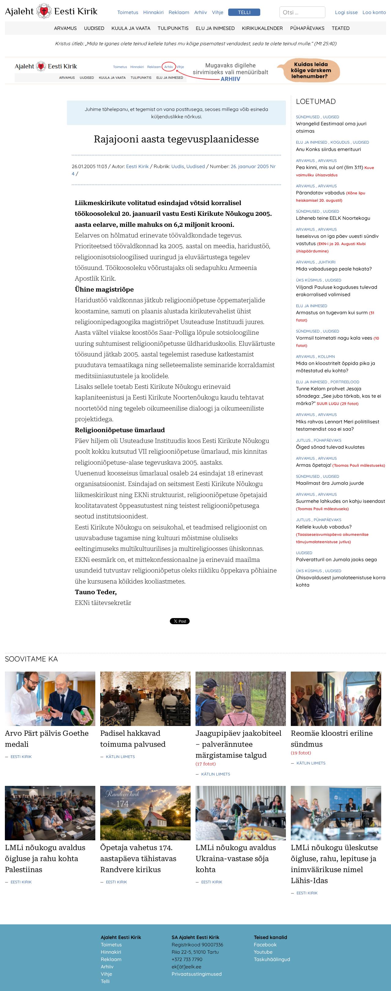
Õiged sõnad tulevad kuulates (330, 447)
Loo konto (374, 12)
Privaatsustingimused (197, 974)
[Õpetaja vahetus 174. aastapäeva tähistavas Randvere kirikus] (145, 838)
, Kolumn (325, 356)
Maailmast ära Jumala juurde (330, 483)
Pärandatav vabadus (321, 193)
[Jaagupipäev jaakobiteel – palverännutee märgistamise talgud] (241, 724)
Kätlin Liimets (120, 756)
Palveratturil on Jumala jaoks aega (336, 559)
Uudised (94, 28)
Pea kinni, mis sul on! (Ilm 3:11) (330, 167)
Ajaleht (19, 11)
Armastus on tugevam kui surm (332, 312)
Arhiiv (200, 12)
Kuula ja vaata (130, 28)
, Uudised (330, 116)
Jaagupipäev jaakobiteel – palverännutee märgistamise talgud (238, 744)
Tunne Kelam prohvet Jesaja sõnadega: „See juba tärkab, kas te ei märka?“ (338, 395)
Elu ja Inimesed (215, 28)
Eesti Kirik (76, 11)
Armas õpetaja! (314, 465)
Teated (340, 28)
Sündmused (308, 116)
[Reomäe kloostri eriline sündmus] (336, 724)
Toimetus (127, 12)
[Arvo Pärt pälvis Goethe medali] (50, 724)
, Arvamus (326, 160)
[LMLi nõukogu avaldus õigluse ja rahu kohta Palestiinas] (50, 838)
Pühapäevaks (307, 28)
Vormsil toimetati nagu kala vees (335, 338)
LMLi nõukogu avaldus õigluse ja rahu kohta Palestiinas (45, 858)
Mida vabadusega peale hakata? (334, 269)
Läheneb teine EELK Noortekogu (333, 218)
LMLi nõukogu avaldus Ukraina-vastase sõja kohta (236, 858)
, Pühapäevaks (326, 440)
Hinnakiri (153, 12)
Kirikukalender (262, 28)
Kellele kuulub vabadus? (324, 527)
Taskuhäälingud (272, 959)
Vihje (217, 12)
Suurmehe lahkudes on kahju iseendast (340, 501)
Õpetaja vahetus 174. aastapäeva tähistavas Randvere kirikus (138, 858)
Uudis (177, 166)
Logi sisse (346, 12)
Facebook (265, 944)
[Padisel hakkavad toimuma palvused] (145, 724)
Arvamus (65, 28)
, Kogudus (339, 142)
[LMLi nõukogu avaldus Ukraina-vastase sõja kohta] (241, 838)
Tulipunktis (173, 28)
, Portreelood (343, 381)
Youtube (263, 952)
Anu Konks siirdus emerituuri (328, 149)
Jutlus (304, 440)
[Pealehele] (44, 17)
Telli (105, 981)
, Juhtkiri (325, 262)
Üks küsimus (309, 280)
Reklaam (179, 12)
